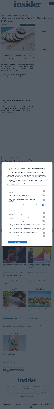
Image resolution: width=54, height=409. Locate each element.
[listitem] (27, 188)
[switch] (43, 191)
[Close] (50, 165)
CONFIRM (17, 242)
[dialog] (27, 204)
